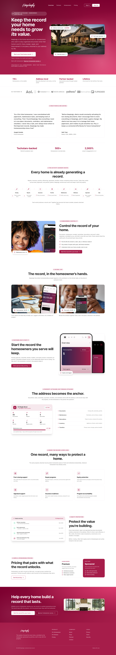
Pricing (76, 5)
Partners (59, 5)
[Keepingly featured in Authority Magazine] (35, 91)
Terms (87, 634)
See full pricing (17, 577)
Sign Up (96, 5)
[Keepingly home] (29, 5)
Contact (71, 639)
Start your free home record (22, 54)
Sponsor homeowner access (46, 613)
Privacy (88, 632)
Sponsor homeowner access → (32, 61)
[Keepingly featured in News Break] (58, 91)
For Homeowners (56, 632)
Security (88, 637)
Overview (51, 5)
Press (70, 634)
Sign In (87, 5)
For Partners (55, 634)
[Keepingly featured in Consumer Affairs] (44, 91)
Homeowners (67, 5)
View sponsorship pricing (20, 365)
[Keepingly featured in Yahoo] (71, 91)
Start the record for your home (69, 251)
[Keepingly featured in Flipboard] (98, 91)
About (70, 632)
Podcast (71, 637)
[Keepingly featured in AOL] (29, 91)
